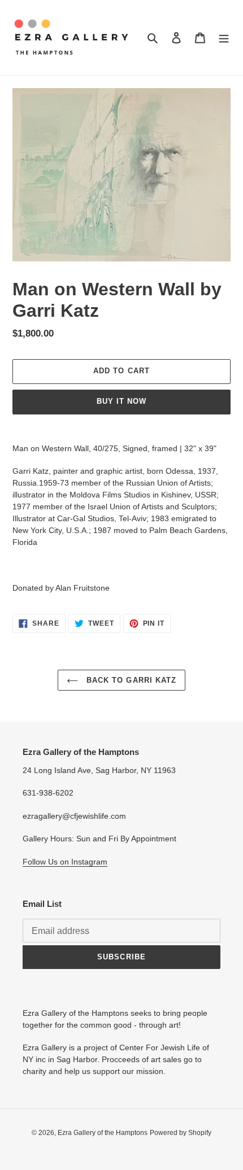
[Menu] (224, 37)
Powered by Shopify (180, 1133)
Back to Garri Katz (130, 680)
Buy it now (121, 401)
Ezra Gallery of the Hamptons (102, 1133)
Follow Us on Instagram (65, 861)
